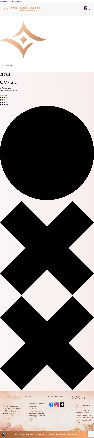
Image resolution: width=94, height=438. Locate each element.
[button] (4, 434)
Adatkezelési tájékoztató (54, 434)
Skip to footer (16, 1)
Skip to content (5, 1)
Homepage (3, 95)
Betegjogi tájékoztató (71, 434)
